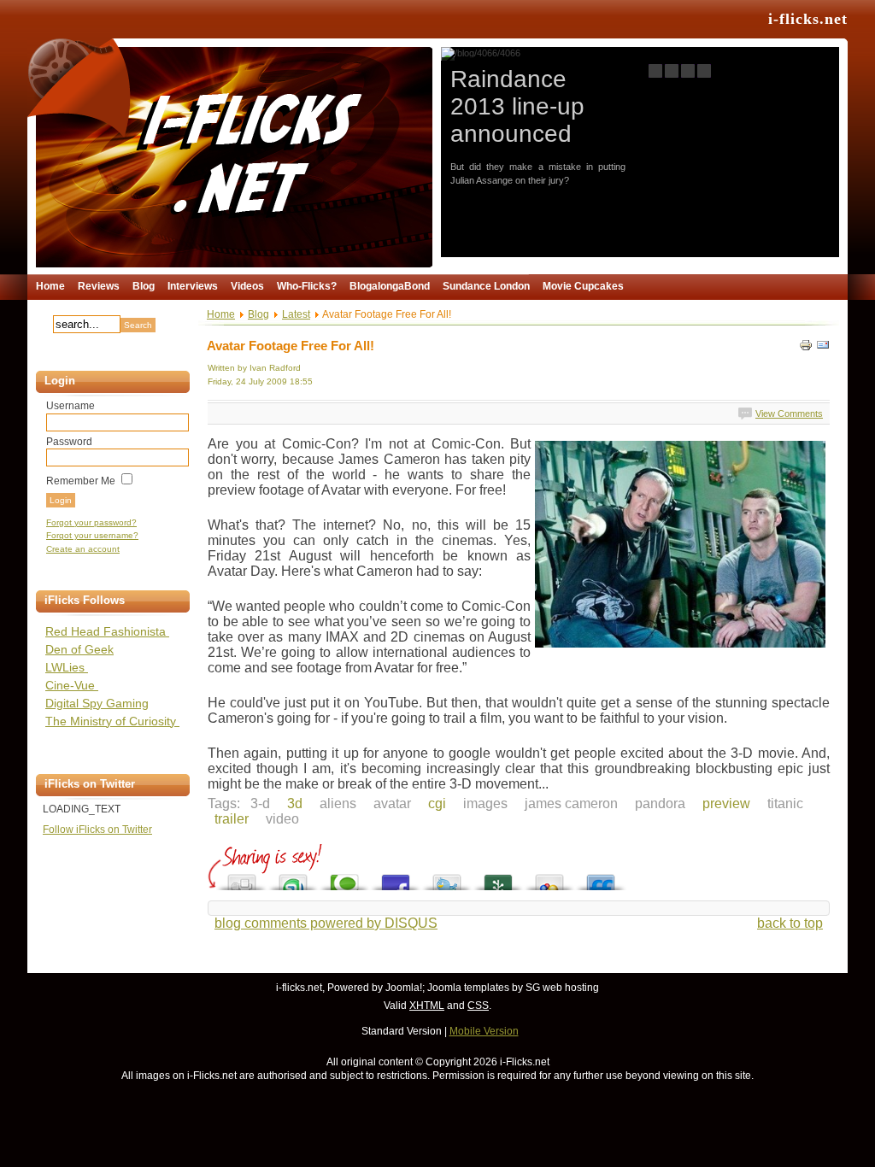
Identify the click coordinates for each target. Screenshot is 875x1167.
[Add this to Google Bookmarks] (549, 877)
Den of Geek (79, 649)
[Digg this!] (241, 877)
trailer (231, 819)
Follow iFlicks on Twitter (97, 830)
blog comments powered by (326, 923)
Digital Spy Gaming (97, 703)
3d (294, 803)
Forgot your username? (92, 535)
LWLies (66, 667)
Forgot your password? (91, 522)
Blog (258, 314)
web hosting (571, 988)
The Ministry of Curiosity (112, 721)
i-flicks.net (808, 18)
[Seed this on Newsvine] (498, 877)
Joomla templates (468, 988)
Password (69, 442)
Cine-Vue (71, 685)
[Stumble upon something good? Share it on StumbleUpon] (293, 877)
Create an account (83, 549)
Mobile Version (484, 1031)
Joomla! (403, 988)
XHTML (426, 1006)
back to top (790, 923)
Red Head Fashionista (107, 631)
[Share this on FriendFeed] (600, 877)
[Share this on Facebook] (395, 877)
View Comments (789, 413)
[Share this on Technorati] (344, 877)
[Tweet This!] (447, 877)
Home (221, 314)
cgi (437, 803)
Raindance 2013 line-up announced (517, 106)
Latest (296, 314)
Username (70, 406)
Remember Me (80, 481)
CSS (478, 1006)
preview (726, 803)
